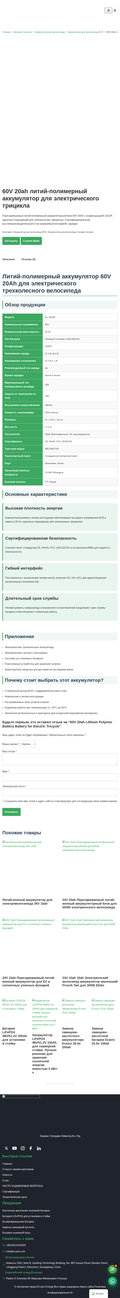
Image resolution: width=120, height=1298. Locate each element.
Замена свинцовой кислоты (18, 1227)
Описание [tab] (8, 259)
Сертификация (11, 1191)
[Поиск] (115, 10)
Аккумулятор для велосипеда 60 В (85, 32)
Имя (5, 771)
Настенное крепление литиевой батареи (26, 1210)
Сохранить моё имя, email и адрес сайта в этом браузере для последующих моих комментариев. (61, 801)
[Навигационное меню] (108, 10)
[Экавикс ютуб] (14, 1148)
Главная (6, 32)
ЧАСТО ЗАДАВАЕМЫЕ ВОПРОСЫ (22, 1186)
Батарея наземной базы (16, 1232)
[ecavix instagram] (23, 1148)
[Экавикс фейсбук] (31, 1148)
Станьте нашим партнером (18, 1169)
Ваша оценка (10, 744)
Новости (7, 1175)
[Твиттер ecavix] (6, 1148)
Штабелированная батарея (18, 1221)
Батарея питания (23, 32)
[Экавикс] (11, 10)
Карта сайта (87, 1286)
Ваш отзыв (9, 751)
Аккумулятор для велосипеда (50, 32)
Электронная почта (14, 786)
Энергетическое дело (14, 1197)
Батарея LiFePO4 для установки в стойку (26, 1216)
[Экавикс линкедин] (39, 1148)
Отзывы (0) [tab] (28, 259)
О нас (5, 1180)
